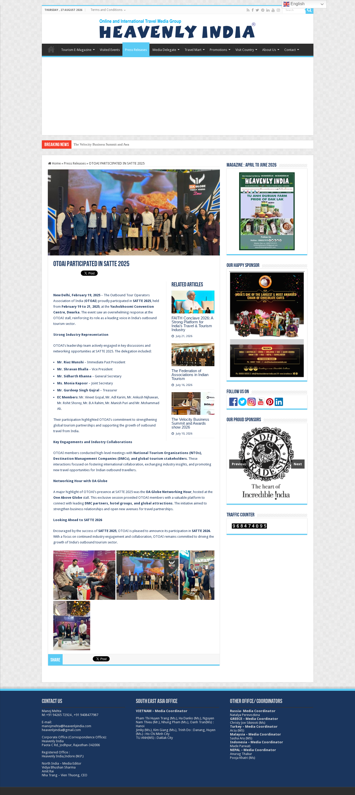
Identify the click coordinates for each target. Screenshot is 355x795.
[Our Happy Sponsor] (267, 324)
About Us (269, 50)
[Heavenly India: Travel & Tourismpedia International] (177, 28)
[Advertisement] (177, 96)
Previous (239, 464)
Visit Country (244, 50)
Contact (290, 50)
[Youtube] (273, 10)
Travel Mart (193, 50)
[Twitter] (257, 10)
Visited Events (110, 50)
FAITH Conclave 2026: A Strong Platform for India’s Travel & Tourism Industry (192, 324)
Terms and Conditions (106, 10)
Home (51, 49)
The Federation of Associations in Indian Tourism (190, 375)
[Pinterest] (263, 10)
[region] (267, 463)
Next (298, 464)
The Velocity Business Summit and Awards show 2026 (111, 144)
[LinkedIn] (268, 10)
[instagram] (278, 10)
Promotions (218, 50)
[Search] (309, 10)
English (297, 4)
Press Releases (136, 50)
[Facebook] (252, 10)
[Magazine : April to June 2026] (267, 211)
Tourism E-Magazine (76, 50)
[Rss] (248, 10)
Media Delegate (164, 50)
